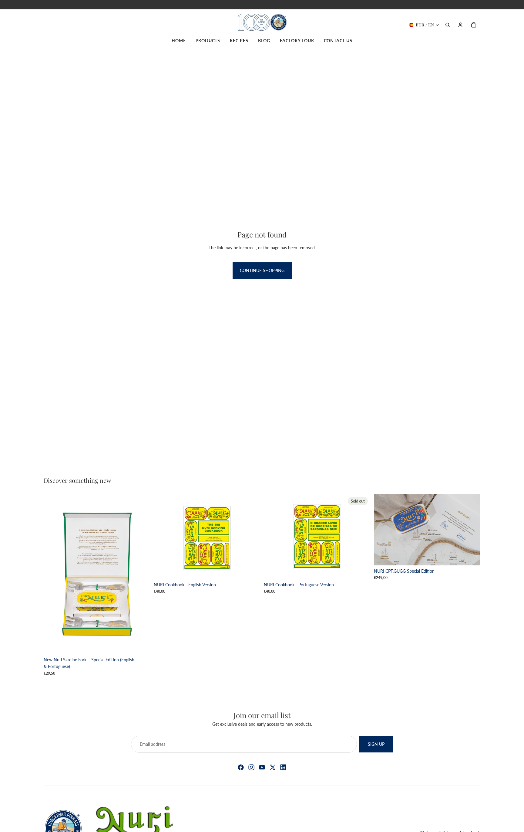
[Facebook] (240, 767)
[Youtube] (262, 767)
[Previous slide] (163, 536)
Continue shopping (262, 270)
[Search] (447, 25)
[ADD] (140, 644)
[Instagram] (251, 767)
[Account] (460, 25)
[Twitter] (272, 767)
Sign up (376, 744)
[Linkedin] (283, 767)
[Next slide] (251, 536)
